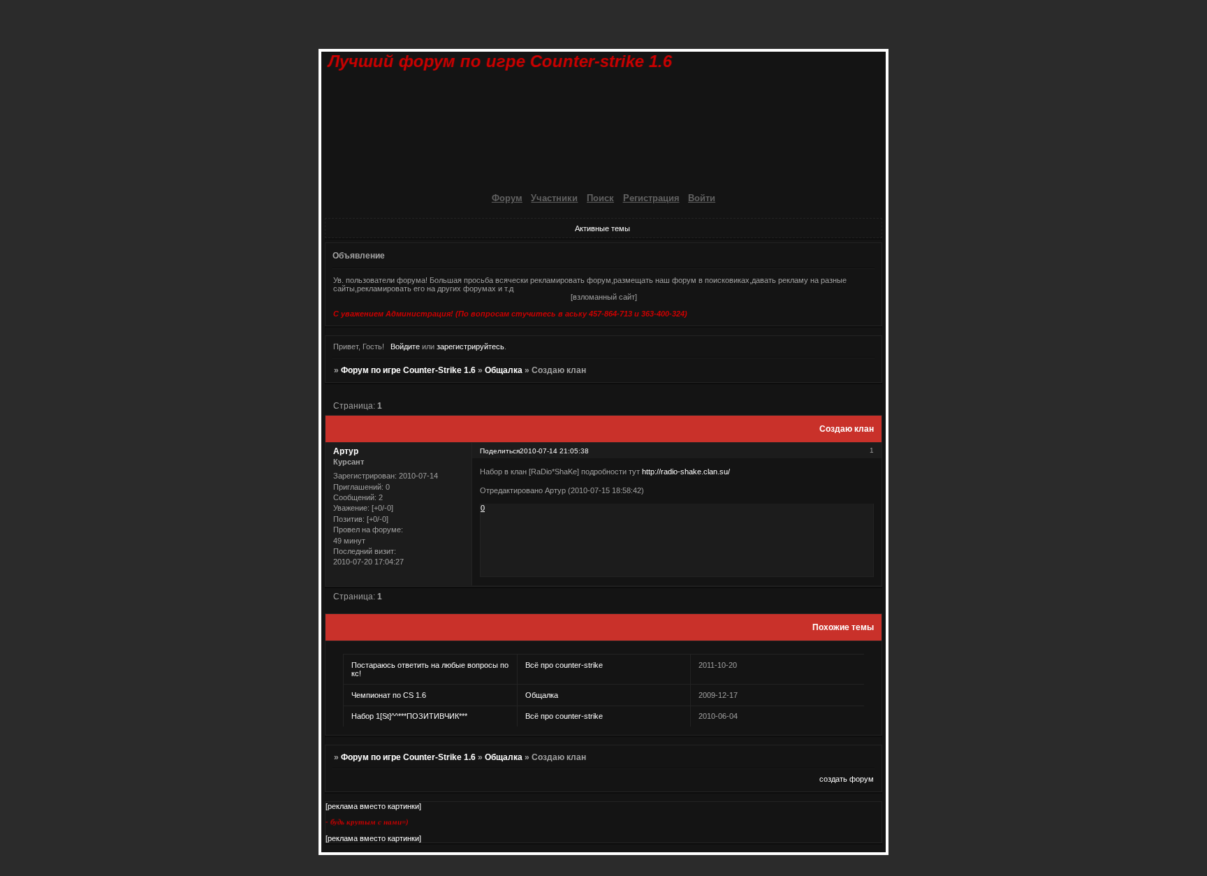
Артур (345, 451)
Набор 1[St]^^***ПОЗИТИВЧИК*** (409, 716)
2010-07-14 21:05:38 (554, 451)
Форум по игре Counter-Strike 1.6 (408, 370)
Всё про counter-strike (564, 665)
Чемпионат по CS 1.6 (388, 695)
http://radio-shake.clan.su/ (686, 471)
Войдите (405, 346)
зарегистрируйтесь (470, 346)
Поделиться (500, 451)
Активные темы (602, 228)
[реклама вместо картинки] (373, 806)
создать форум (846, 779)
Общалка (503, 370)
